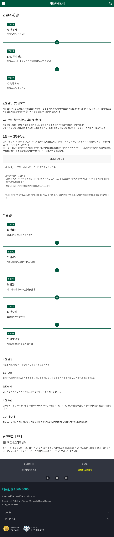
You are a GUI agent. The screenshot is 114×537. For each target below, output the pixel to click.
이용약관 (85, 464)
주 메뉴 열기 (3, 3)
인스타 (66, 478)
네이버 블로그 (48, 478)
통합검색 (110, 3)
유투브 (57, 478)
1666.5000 (21, 489)
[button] (10, 529)
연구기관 (8, 512)
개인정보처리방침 (85, 470)
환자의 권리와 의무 (29, 470)
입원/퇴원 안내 (57, 3)
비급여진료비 (29, 464)
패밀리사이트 (9, 518)
